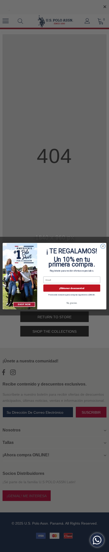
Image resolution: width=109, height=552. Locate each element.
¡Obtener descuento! (71, 288)
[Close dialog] (103, 246)
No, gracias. (71, 303)
